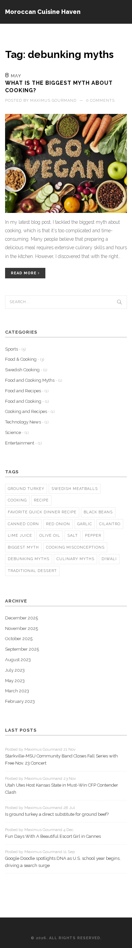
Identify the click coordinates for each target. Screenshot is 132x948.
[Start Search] (119, 302)
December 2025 (21, 617)
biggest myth (23, 547)
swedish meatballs (74, 489)
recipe (41, 500)
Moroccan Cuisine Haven (43, 11)
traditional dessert (32, 571)
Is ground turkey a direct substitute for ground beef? (57, 814)
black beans (98, 512)
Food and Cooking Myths (33, 380)
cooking (17, 500)
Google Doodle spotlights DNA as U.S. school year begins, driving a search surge (62, 862)
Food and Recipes (26, 390)
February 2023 (20, 701)
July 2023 (15, 670)
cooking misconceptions (75, 547)
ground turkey (26, 489)
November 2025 (21, 628)
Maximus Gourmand (53, 100)
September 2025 (22, 649)
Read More (24, 273)
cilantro (109, 524)
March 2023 (17, 690)
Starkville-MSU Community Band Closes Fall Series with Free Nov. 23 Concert (61, 759)
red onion (58, 524)
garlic (84, 524)
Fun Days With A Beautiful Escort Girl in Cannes (53, 836)
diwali (109, 559)
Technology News (26, 421)
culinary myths (75, 559)
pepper (93, 535)
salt (72, 535)
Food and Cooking (27, 401)
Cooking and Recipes (29, 411)
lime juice (20, 535)
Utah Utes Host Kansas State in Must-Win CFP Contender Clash (61, 789)
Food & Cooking (24, 359)
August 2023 (18, 659)
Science (16, 432)
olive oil (49, 535)
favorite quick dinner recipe (42, 512)
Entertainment (23, 443)
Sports (15, 349)
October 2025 (18, 638)
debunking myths (28, 559)
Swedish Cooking (26, 369)
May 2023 (15, 680)
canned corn (23, 524)
